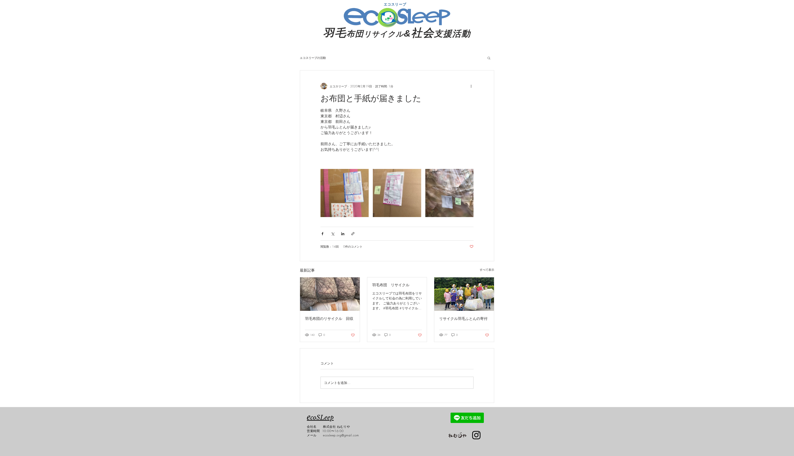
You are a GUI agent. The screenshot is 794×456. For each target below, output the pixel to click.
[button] (489, 57)
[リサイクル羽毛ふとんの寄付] (464, 294)
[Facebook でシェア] (322, 234)
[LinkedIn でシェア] (343, 234)
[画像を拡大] (344, 193)
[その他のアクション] (471, 86)
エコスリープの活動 (313, 58)
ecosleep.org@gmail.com (341, 435)
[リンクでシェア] (353, 234)
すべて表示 (487, 270)
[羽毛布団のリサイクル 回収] (330, 294)
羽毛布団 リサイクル (390, 284)
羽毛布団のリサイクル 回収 (329, 318)
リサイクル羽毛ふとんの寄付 (463, 318)
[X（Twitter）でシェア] (333, 234)
